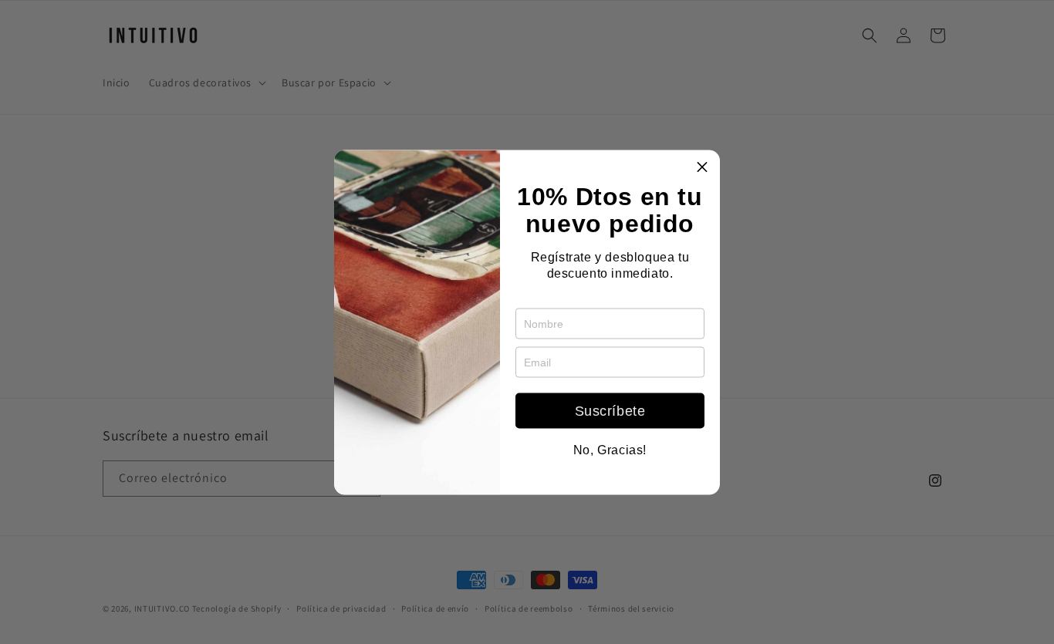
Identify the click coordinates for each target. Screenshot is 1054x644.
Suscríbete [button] (610, 410)
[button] (702, 167)
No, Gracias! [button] (610, 449)
